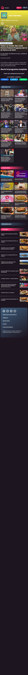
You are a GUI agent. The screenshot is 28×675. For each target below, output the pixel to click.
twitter (14, 79)
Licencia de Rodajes (8, 327)
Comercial (5, 317)
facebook (4, 79)
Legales (5, 324)
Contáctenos (6, 321)
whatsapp (23, 79)
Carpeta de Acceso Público (10, 314)
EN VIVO (19, 7)
